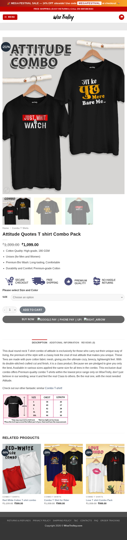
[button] (10, 17)
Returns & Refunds (19, 520)
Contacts (86, 520)
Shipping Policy (62, 520)
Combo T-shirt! (53, 388)
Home (5, 228)
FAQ (96, 520)
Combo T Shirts (20, 228)
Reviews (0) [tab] (88, 342)
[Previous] (9, 115)
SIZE (4, 297)
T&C (76, 520)
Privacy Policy (42, 520)
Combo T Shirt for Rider (56, 500)
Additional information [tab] (64, 342)
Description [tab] (39, 342)
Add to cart (32, 309)
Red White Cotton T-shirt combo (19, 500)
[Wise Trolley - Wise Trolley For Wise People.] (63, 17)
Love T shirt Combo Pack (99, 500)
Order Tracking (110, 520)
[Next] (118, 115)
